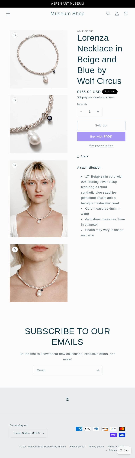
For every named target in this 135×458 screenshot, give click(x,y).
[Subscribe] (98, 370)
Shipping (82, 97)
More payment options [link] (101, 145)
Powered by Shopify (55, 446)
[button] (8, 13)
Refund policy (77, 446)
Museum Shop (35, 446)
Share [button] (84, 156)
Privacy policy (96, 446)
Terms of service (116, 446)
